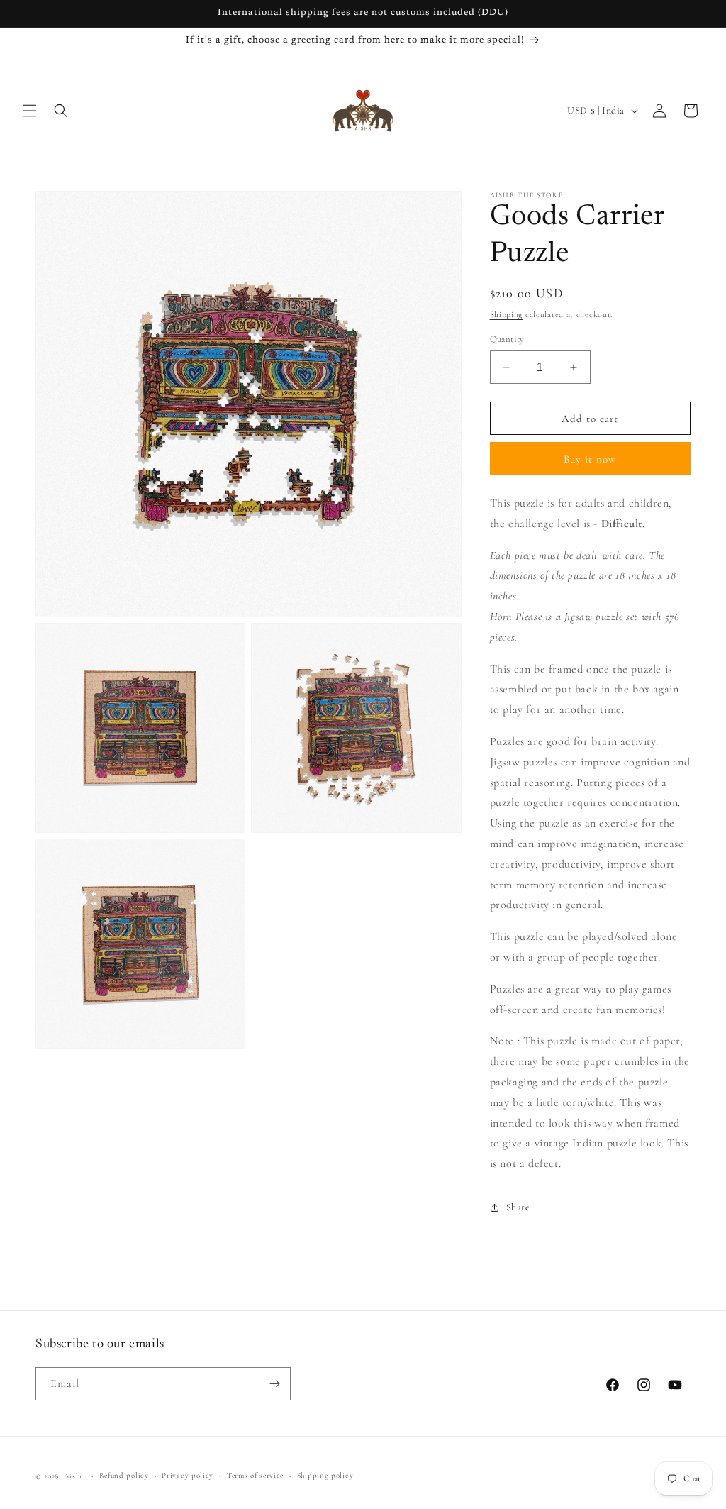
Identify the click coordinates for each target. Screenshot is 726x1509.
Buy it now (590, 459)
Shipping (506, 314)
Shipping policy (325, 1475)
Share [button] (518, 1207)
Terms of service (255, 1475)
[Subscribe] (274, 1383)
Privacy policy (187, 1475)
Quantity (507, 339)
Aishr (74, 1476)
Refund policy (124, 1475)
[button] (29, 110)
